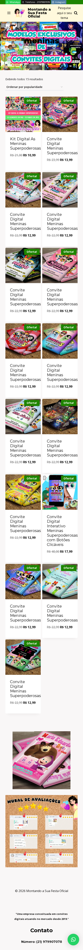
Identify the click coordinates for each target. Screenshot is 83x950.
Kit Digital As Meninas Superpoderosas (25, 144)
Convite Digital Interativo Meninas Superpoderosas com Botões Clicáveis (62, 530)
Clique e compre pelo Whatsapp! (23, 163)
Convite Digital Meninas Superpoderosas (62, 146)
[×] (73, 939)
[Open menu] (9, 13)
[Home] (34, 51)
